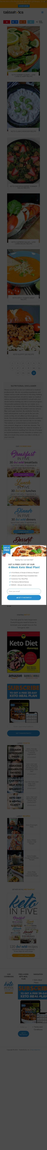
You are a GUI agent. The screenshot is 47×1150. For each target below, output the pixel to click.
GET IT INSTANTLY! (24, 597)
